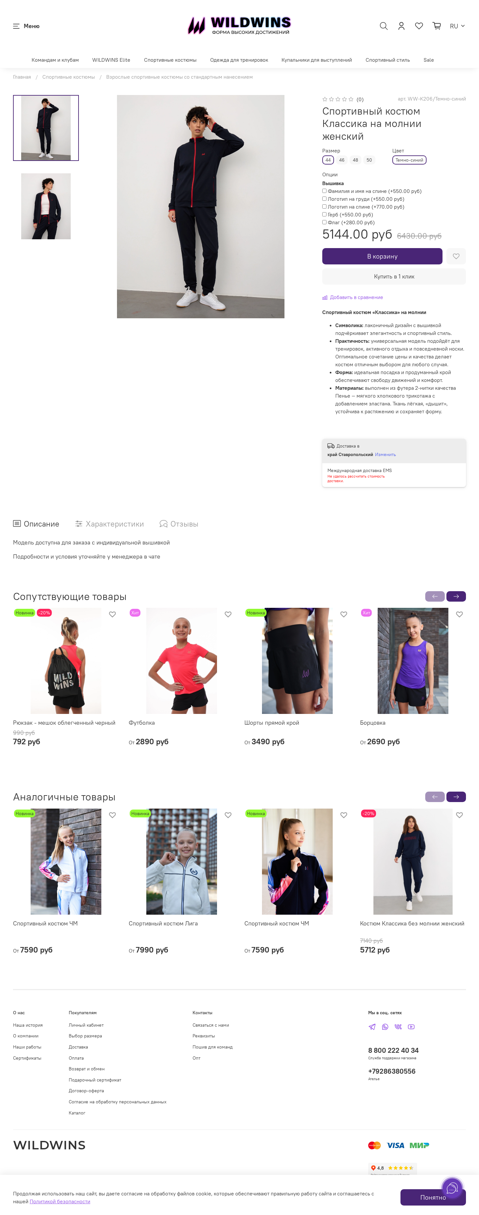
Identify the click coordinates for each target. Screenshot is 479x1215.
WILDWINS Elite (111, 59)
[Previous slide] (102, 206)
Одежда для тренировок (239, 59)
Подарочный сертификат (95, 1080)
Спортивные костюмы (170, 59)
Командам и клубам (55, 59)
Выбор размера (85, 1036)
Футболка (142, 722)
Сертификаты (27, 1058)
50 (369, 160)
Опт (196, 1058)
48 (355, 160)
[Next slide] (299, 206)
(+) (375, 191)
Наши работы (27, 1047)
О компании (25, 1036)
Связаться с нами (211, 1025)
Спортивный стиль (388, 59)
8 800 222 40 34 (393, 1050)
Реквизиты (204, 1036)
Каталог (77, 1113)
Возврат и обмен (87, 1069)
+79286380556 (392, 1071)
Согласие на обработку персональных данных (118, 1102)
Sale (429, 59)
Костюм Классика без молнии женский (412, 923)
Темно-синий (409, 160)
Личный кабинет (86, 1025)
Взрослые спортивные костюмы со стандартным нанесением (179, 76)
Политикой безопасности (60, 1201)
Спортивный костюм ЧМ (45, 923)
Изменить (385, 454)
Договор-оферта (86, 1091)
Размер (331, 151)
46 (341, 160)
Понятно (433, 1197)
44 (328, 160)
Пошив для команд (213, 1047)
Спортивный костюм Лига (163, 923)
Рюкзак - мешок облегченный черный (64, 722)
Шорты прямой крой (271, 722)
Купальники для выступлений (317, 59)
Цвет (398, 151)
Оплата (76, 1058)
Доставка (78, 1047)
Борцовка (372, 722)
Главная (22, 76)
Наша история (28, 1025)
